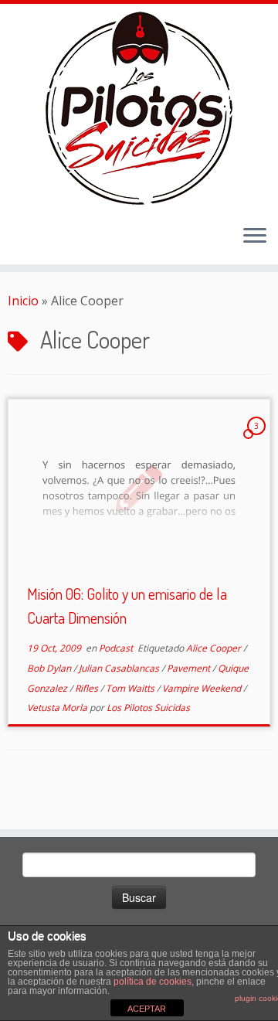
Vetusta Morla (58, 707)
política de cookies (153, 981)
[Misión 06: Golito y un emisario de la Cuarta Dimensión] (139, 486)
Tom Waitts (131, 688)
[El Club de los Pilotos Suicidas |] (139, 108)
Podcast (117, 648)
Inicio (23, 300)
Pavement (189, 668)
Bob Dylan (50, 668)
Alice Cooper (214, 648)
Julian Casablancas (120, 668)
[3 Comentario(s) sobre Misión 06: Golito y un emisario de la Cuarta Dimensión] (258, 439)
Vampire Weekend (202, 688)
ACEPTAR (146, 1008)
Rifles (87, 688)
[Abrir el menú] (254, 236)
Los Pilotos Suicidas (148, 707)
